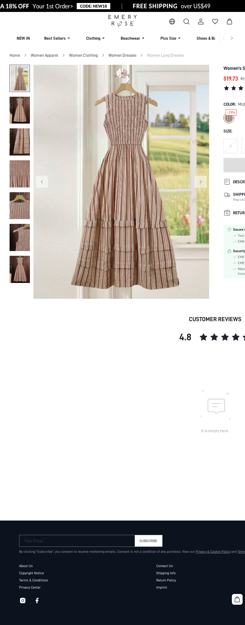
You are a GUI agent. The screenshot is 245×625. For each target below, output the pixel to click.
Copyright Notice (31, 573)
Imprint (161, 587)
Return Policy (166, 580)
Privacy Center (30, 587)
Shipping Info (166, 573)
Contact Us (164, 566)
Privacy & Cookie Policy (213, 551)
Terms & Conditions (33, 580)
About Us (26, 566)
